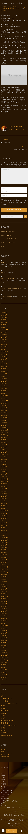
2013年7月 (4, 491)
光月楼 (3, 706)
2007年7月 (4, 667)
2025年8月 (4, 317)
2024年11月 (4, 327)
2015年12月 (4, 430)
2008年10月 (4, 630)
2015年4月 (4, 447)
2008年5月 (4, 643)
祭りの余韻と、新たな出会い (8, 232)
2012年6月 (4, 523)
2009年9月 (4, 603)
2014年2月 (4, 474)
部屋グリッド (5, 733)
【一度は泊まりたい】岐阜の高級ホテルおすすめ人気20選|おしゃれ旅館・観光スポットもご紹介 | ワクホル (14, 265)
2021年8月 (4, 405)
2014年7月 (4, 462)
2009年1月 (4, 623)
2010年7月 (4, 579)
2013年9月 (4, 486)
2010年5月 (4, 584)
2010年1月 (4, 594)
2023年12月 (4, 349)
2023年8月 (4, 359)
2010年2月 (4, 591)
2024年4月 (4, 339)
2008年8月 (4, 635)
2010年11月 (4, 569)
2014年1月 (4, 476)
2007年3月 (4, 677)
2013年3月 (4, 501)
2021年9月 (4, 403)
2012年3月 (4, 530)
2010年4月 (4, 586)
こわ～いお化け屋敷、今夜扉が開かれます (11, 289)
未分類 (3, 715)
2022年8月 (4, 378)
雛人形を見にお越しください (8, 243)
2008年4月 (4, 645)
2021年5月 (4, 413)
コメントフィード (6, 754)
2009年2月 (4, 621)
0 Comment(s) (4, 10)
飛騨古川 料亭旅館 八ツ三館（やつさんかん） (14, 7)
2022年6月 (4, 383)
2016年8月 (4, 427)
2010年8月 (4, 577)
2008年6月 (4, 640)
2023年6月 (4, 364)
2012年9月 (4, 515)
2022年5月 (4, 386)
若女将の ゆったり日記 (8, 8)
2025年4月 (4, 322)
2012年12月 (4, 508)
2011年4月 (4, 557)
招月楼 (3, 708)
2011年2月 (4, 562)
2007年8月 (4, 665)
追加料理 (3, 730)
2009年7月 (4, 608)
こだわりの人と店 (6, 698)
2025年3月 (4, 325)
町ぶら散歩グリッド (7, 720)
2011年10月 (4, 542)
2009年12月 (4, 596)
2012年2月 (4, 533)
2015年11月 (4, 432)
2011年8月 (4, 547)
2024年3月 (4, 342)
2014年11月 (4, 454)
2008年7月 (4, 638)
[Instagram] (15, 811)
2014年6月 (4, 464)
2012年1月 (4, 535)
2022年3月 (4, 391)
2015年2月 (4, 452)
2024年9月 (4, 332)
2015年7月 (4, 442)
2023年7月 (4, 361)
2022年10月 (4, 374)
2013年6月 (4, 493)
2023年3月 (4, 366)
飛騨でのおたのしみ (7, 735)
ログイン (3, 749)
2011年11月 (4, 540)
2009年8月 (4, 606)
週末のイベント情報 (6, 296)
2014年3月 (4, 471)
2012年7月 (4, 520)
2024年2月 (4, 344)
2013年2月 (4, 503)
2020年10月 (4, 418)
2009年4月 (4, 616)
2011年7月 (4, 550)
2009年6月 (4, 611)
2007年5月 (4, 672)
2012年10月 (4, 513)
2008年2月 (4, 650)
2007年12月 (4, 655)
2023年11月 (4, 352)
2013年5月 (4, 496)
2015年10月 (4, 435)
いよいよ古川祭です (6, 235)
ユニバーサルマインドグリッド (10, 703)
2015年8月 (4, 440)
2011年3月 (4, 559)
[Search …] (21, 831)
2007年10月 (4, 660)
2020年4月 (4, 420)
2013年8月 (4, 488)
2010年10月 (4, 572)
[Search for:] (12, 216)
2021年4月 (4, 415)
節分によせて (4, 246)
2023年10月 (4, 354)
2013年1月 (4, 506)
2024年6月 (4, 334)
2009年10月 (4, 601)
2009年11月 (4, 599)
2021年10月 (4, 400)
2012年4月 (4, 528)
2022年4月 (4, 388)
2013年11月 (4, 481)
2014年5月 (4, 467)
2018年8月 (4, 422)
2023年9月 (4, 356)
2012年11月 (4, 511)
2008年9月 (4, 633)
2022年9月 (4, 376)
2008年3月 (4, 648)
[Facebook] (12, 811)
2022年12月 (4, 371)
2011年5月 (4, 555)
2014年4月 (4, 469)
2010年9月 (4, 574)
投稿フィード (5, 751)
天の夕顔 (3, 273)
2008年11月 (4, 628)
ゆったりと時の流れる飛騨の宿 (8, 239)
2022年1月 (4, 393)
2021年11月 (4, 398)
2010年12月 (4, 567)
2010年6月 (4, 581)
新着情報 (3, 713)
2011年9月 (4, 545)
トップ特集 (4, 701)
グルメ (3, 696)
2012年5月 (4, 525)
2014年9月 (4, 457)
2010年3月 (4, 589)
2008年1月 (4, 652)
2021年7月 (4, 408)
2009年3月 (4, 618)
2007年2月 (4, 679)
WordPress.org (5, 756)
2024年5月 (4, 337)
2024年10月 (4, 329)
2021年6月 (4, 410)
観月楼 (3, 728)
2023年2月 (4, 369)
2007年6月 (4, 670)
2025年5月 (4, 320)
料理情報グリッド (6, 710)
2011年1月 (4, 564)
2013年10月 (4, 484)
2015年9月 (4, 437)
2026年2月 (4, 315)
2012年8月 (4, 518)
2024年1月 (4, 347)
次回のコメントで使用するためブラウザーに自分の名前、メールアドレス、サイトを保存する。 (13, 202)
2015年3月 (4, 449)
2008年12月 (4, 626)
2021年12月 (4, 396)
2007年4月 (4, 674)
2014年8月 (4, 459)
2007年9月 (4, 662)
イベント (3, 693)
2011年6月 (4, 552)
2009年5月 (4, 613)
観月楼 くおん (5, 262)
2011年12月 (4, 537)
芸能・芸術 (4, 723)
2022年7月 (4, 381)
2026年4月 (4, 312)
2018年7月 (4, 425)
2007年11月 (4, 657)
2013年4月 (4, 498)
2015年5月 (4, 444)
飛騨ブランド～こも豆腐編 (7, 278)
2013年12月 (4, 479)
